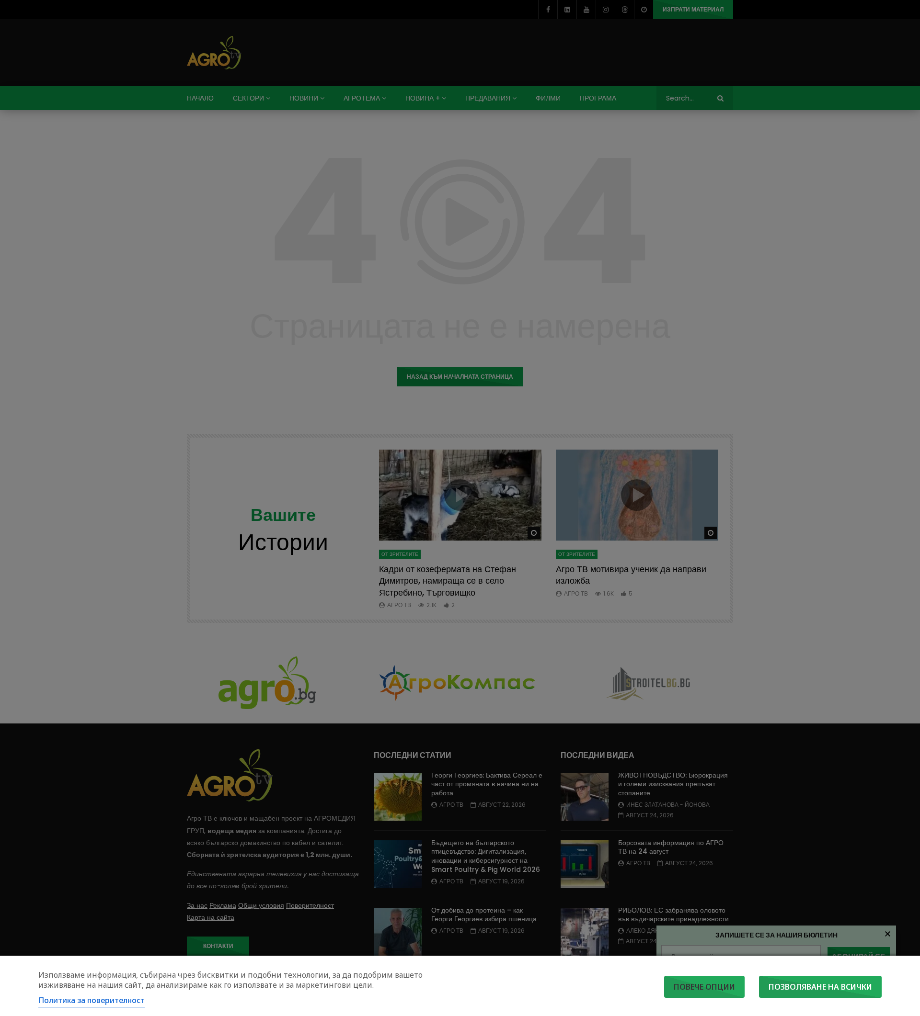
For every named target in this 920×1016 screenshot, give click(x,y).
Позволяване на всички (820, 987)
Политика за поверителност (91, 1000)
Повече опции (704, 987)
